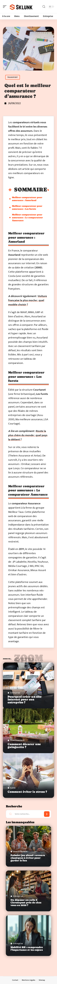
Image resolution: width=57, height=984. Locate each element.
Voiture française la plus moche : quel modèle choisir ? (27, 300)
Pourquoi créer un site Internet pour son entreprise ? (25, 699)
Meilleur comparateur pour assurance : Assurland (27, 199)
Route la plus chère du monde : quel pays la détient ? (27, 435)
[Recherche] (44, 6)
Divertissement (17, 740)
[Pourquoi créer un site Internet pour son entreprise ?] (28, 685)
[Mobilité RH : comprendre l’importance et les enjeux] (28, 935)
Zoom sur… (28, 659)
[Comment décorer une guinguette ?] (28, 730)
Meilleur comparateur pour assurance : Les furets (27, 207)
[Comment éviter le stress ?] (28, 775)
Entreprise (15, 693)
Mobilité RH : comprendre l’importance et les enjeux (27, 948)
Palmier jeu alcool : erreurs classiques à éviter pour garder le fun (28, 858)
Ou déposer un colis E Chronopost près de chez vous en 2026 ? (26, 903)
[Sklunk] (21, 6)
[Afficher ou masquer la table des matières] (48, 190)
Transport (12, 77)
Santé (12, 788)
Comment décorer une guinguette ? (24, 745)
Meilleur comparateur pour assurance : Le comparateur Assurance (27, 217)
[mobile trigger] (5, 6)
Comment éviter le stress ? (27, 791)
